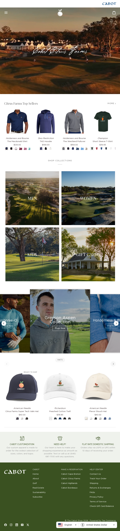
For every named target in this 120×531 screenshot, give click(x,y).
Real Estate (38, 488)
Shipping (94, 483)
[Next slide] (116, 323)
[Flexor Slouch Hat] (98, 387)
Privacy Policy (96, 497)
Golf (35, 483)
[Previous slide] (3, 323)
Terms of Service (98, 502)
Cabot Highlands (69, 483)
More (111, 103)
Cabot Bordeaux (69, 488)
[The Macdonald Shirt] (17, 121)
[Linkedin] (16, 525)
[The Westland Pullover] (74, 121)
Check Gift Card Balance (102, 506)
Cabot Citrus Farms (70, 479)
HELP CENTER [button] (96, 470)
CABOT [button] (36, 470)
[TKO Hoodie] (46, 121)
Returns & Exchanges (100, 488)
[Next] (113, 364)
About (36, 479)
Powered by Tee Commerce (103, 521)
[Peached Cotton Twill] (60, 387)
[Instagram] (11, 525)
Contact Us (95, 474)
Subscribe (37, 497)
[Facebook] (5, 525)
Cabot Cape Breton (71, 474)
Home (36, 474)
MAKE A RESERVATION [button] (72, 470)
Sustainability (39, 492)
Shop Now (8, 326)
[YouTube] (22, 525)
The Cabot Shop (75, 521)
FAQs (92, 492)
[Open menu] (8, 12)
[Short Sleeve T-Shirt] (103, 121)
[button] (17, 469)
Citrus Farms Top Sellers (21, 103)
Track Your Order (98, 479)
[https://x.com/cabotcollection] (27, 525)
